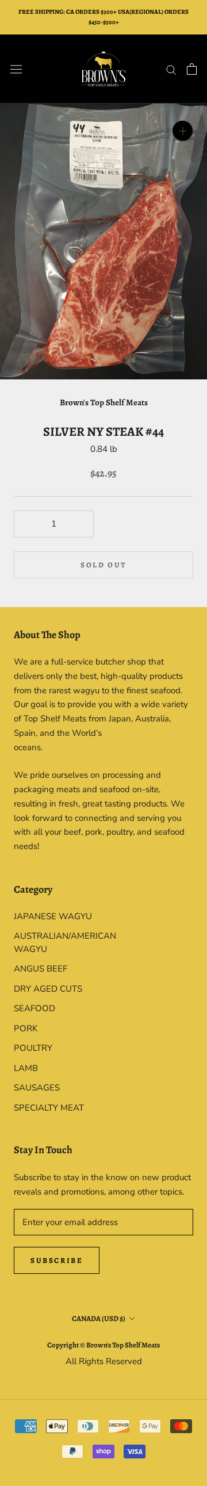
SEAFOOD (34, 1008)
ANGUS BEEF (40, 968)
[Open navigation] (16, 69)
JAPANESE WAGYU (53, 916)
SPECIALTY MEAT (49, 1107)
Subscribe (56, 1260)
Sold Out (103, 565)
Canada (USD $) (98, 1318)
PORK (25, 1028)
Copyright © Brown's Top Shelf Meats (103, 1345)
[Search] (171, 69)
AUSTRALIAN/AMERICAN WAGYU (58, 942)
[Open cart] (192, 69)
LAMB (26, 1068)
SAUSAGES (37, 1087)
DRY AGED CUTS (48, 988)
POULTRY (33, 1048)
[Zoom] (182, 131)
